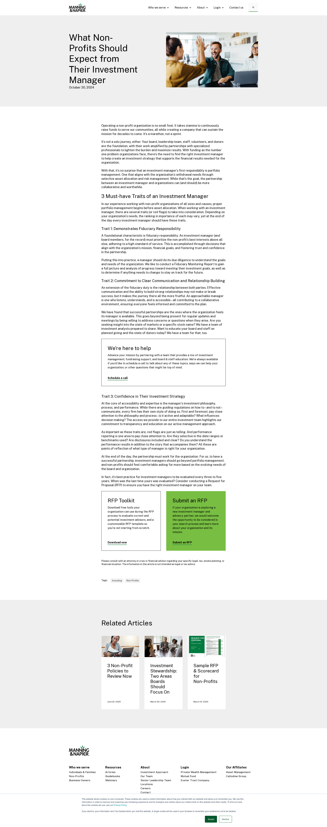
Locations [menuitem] (147, 784)
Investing (117, 580)
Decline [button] (225, 819)
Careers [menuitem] (146, 788)
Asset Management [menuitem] (238, 772)
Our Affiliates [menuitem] (236, 767)
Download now (117, 542)
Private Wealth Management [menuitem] (198, 772)
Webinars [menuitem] (111, 780)
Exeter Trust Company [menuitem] (195, 780)
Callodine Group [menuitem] (236, 776)
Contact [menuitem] (146, 792)
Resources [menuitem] (113, 767)
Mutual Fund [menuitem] (188, 776)
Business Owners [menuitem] (79, 780)
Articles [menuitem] (110, 772)
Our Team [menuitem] (147, 776)
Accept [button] (211, 819)
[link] (77, 7)
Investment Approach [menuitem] (154, 772)
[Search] (253, 7)
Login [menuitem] (185, 767)
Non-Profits (133, 580)
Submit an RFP (182, 542)
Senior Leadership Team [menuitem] (156, 780)
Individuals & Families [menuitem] (82, 772)
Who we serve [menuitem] (79, 767)
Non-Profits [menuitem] (76, 776)
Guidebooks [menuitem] (112, 776)
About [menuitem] (145, 767)
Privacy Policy (120, 805)
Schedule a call (118, 378)
